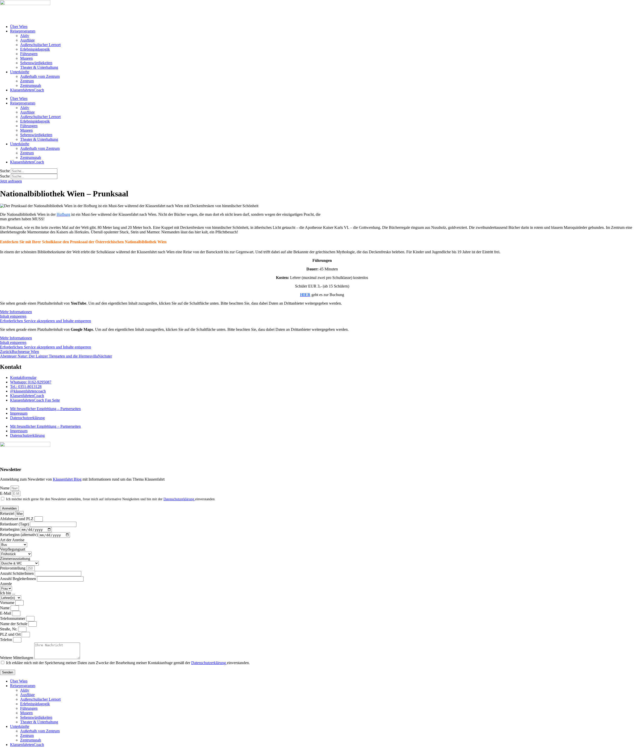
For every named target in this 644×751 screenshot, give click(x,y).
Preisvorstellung (13, 568)
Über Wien (18, 26)
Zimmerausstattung (15, 558)
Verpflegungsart (12, 549)
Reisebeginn (10, 529)
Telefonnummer (13, 618)
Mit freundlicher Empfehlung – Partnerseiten (45, 409)
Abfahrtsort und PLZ (17, 519)
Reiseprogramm (22, 31)
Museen (26, 58)
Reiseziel (7, 513)
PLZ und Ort (11, 634)
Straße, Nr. (9, 629)
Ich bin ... (7, 593)
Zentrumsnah (30, 85)
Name (5, 488)
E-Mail (6, 493)
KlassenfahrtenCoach (27, 90)
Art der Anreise (12, 540)
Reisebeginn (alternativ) (19, 535)
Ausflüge (27, 40)
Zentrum (27, 81)
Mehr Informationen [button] (16, 312)
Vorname (7, 602)
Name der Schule (14, 624)
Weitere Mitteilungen (17, 658)
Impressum (18, 413)
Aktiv (24, 35)
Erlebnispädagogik (35, 49)
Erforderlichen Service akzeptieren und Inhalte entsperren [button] (45, 321)
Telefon (6, 639)
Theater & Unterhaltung (39, 67)
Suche (5, 171)
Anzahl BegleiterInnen (18, 579)
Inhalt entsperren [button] (13, 316)
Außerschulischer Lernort (40, 45)
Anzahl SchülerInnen (17, 573)
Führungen (28, 54)
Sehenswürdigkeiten (36, 63)
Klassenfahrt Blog (67, 479)
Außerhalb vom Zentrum (40, 76)
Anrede (6, 584)
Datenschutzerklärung (27, 418)
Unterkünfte (19, 72)
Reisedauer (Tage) (15, 524)
